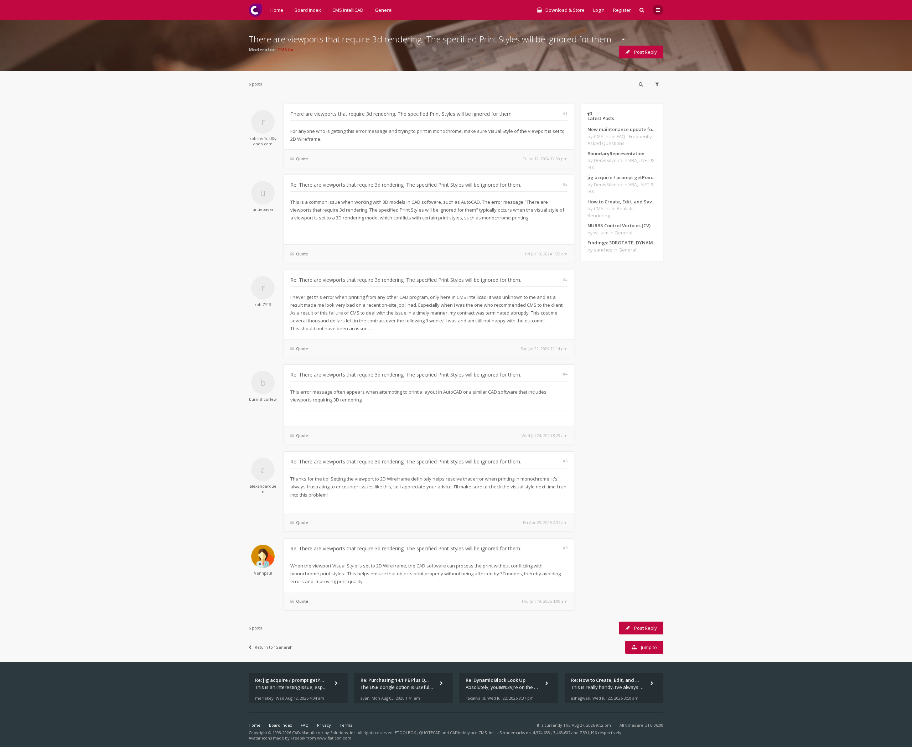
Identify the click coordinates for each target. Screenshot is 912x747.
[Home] (255, 10)
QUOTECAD (430, 732)
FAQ (305, 725)
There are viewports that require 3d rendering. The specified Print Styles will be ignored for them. (431, 39)
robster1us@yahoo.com (263, 141)
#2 (565, 184)
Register (622, 10)
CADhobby (460, 732)
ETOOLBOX (406, 732)
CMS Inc (286, 49)
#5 (565, 460)
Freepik (298, 738)
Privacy (324, 725)
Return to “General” (273, 647)
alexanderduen (263, 488)
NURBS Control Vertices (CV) (619, 225)
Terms (346, 725)
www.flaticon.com (334, 738)
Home (254, 725)
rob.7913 (263, 304)
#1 (565, 113)
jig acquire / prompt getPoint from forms (622, 177)
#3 (565, 279)
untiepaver (263, 209)
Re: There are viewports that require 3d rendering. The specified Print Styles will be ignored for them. (405, 184)
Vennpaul (263, 573)
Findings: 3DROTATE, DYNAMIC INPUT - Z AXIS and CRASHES (622, 242)
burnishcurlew (263, 399)
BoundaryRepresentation (615, 153)
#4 (565, 374)
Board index (280, 725)
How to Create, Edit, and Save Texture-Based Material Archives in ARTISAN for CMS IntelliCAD (622, 201)
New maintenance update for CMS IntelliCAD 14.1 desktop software (622, 129)
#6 (565, 547)
